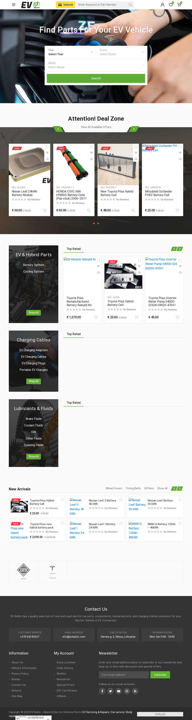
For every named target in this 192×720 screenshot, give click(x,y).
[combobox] (105, 4)
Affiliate (61, 696)
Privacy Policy (20, 673)
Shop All (33, 312)
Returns (16, 690)
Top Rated (74, 249)
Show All (162, 488)
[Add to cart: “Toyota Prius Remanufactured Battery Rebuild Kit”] (95, 317)
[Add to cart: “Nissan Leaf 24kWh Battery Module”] (44, 210)
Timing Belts (133, 488)
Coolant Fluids (33, 425)
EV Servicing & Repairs (95, 712)
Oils (33, 432)
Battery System (33, 265)
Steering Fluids (34, 445)
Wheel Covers (114, 488)
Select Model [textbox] (56, 67)
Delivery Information (24, 668)
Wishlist (61, 673)
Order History (65, 668)
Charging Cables (33, 340)
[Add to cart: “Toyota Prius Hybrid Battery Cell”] (136, 317)
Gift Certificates (67, 690)
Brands (16, 679)
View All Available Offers (96, 127)
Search (96, 78)
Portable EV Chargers (34, 370)
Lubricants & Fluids (33, 408)
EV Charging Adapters (33, 350)
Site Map (17, 696)
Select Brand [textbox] (108, 54)
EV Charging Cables (33, 356)
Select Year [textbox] (55, 54)
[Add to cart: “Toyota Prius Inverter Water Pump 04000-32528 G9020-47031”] (177, 317)
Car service (117, 712)
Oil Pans (149, 488)
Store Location (66, 662)
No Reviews (34, 199)
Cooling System (33, 271)
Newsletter (63, 679)
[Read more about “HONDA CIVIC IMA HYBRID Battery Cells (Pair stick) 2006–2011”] (88, 210)
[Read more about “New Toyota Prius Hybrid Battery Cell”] (133, 210)
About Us (17, 662)
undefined (35, 717)
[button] (94, 223)
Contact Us (19, 685)
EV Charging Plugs (34, 363)
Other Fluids (34, 438)
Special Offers (66, 685)
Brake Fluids (34, 419)
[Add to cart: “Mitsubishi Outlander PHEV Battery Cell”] (177, 210)
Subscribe (160, 674)
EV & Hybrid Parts (34, 254)
